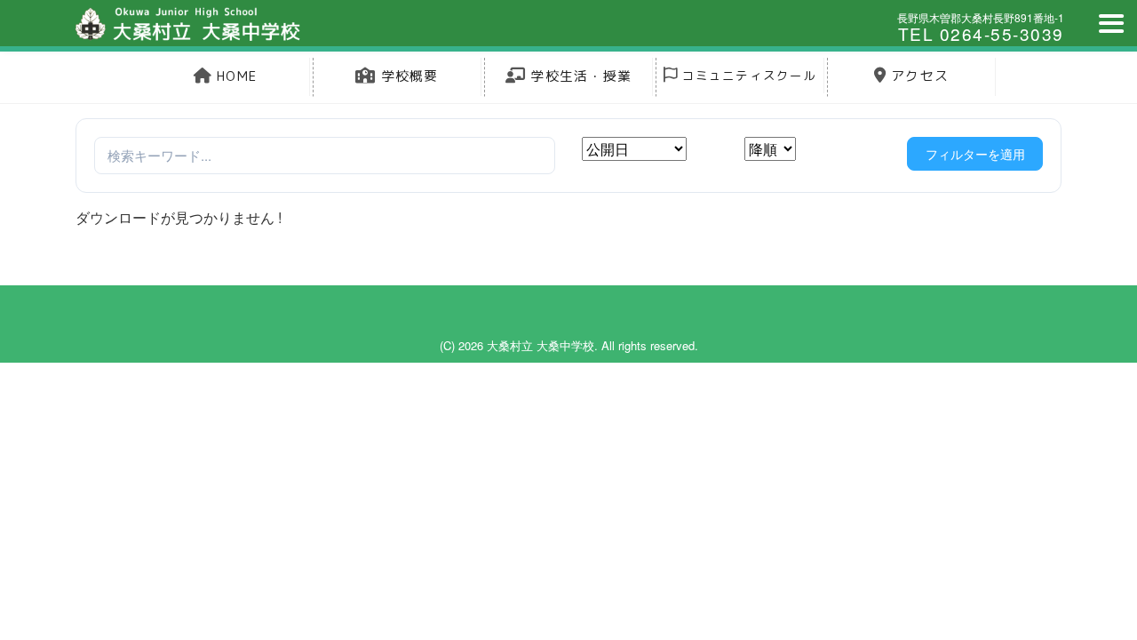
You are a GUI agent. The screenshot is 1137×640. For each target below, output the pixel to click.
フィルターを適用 (975, 154)
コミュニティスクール (747, 75)
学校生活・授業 (579, 76)
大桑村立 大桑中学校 (540, 345)
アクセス (918, 76)
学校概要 (408, 76)
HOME (234, 76)
